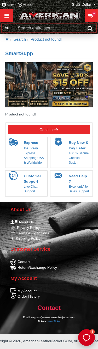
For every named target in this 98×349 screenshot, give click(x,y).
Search (20, 39)
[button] (86, 337)
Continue (47, 129)
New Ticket (54, 321)
